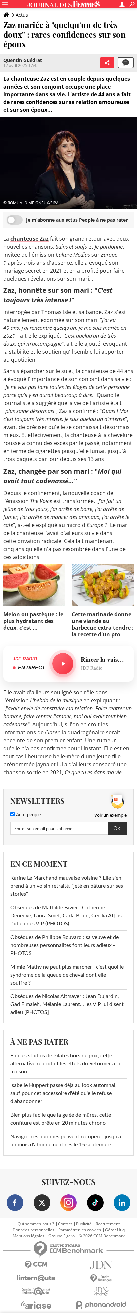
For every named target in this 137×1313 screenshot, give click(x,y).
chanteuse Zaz (29, 238)
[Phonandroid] (101, 1305)
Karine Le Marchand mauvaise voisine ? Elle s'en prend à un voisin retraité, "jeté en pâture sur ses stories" (66, 886)
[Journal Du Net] (101, 1265)
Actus (22, 15)
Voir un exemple (110, 815)
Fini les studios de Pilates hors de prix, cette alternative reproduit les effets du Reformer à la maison (65, 1063)
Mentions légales (28, 1236)
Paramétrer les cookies (79, 1230)
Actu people (28, 815)
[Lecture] (62, 663)
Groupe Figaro (61, 1236)
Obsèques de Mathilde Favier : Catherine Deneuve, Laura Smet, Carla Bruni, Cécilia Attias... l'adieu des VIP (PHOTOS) (68, 915)
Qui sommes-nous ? (36, 1224)
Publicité (84, 1224)
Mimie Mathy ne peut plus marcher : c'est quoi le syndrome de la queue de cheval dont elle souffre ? (67, 974)
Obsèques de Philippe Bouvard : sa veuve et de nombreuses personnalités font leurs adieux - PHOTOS (64, 945)
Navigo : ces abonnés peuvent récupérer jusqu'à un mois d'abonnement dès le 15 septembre (65, 1140)
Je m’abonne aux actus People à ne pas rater (77, 220)
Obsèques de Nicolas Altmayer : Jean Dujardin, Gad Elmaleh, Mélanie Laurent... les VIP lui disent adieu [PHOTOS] (67, 1004)
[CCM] (35, 1265)
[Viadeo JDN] (101, 1291)
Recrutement (108, 1224)
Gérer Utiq (115, 1230)
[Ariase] (35, 1305)
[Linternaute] (35, 1278)
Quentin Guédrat (22, 60)
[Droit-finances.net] (101, 1278)
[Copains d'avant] (35, 1291)
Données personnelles (33, 1230)
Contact (65, 1224)
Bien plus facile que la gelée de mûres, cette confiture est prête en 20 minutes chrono (60, 1119)
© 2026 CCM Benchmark (102, 1236)
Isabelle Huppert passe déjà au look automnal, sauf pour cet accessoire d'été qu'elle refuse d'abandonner (63, 1093)
